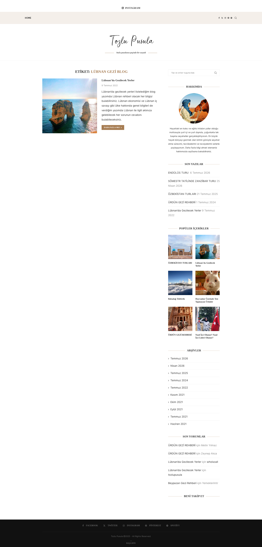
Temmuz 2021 (179, 416)
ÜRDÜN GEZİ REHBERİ (181, 202)
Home (28, 18)
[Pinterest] (228, 18)
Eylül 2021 (176, 409)
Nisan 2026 (177, 365)
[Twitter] (222, 18)
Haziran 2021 (178, 423)
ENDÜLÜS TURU (178, 172)
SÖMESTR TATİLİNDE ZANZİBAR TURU (192, 181)
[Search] (235, 18)
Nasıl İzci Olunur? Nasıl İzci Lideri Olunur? (206, 336)
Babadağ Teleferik (176, 299)
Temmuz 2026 (179, 358)
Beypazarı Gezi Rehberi (182, 483)
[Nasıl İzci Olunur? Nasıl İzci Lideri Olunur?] (207, 319)
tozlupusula (175, 474)
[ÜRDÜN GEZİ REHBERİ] (180, 319)
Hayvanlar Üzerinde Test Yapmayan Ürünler (206, 300)
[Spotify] (231, 18)
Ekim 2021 (176, 402)
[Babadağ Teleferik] (180, 283)
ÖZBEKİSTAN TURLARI (182, 193)
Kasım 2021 (177, 394)
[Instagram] (225, 18)
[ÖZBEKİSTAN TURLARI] (180, 247)
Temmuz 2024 (179, 380)
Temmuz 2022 (179, 387)
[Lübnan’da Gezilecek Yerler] (69, 105)
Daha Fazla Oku (112, 127)
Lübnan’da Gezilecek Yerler (118, 80)
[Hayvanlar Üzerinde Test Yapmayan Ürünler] (207, 283)
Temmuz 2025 (179, 373)
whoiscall (212, 461)
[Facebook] (219, 18)
